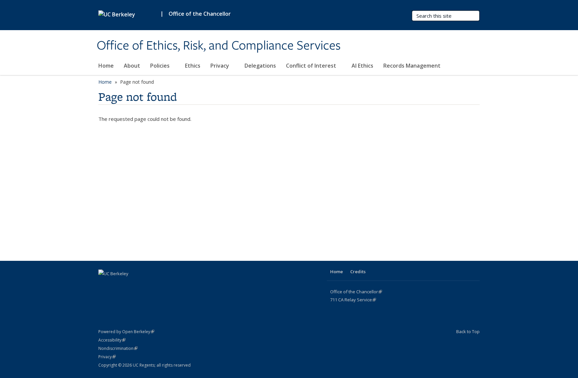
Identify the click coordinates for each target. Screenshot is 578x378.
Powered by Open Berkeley (126, 331)
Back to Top (468, 331)
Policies (160, 65)
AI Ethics (362, 65)
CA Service (353, 300)
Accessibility (111, 340)
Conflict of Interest (312, 65)
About (132, 65)
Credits (358, 272)
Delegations (260, 65)
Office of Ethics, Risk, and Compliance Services (219, 46)
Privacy (220, 65)
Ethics (192, 65)
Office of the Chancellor (200, 13)
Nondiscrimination (117, 348)
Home (106, 65)
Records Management (412, 65)
